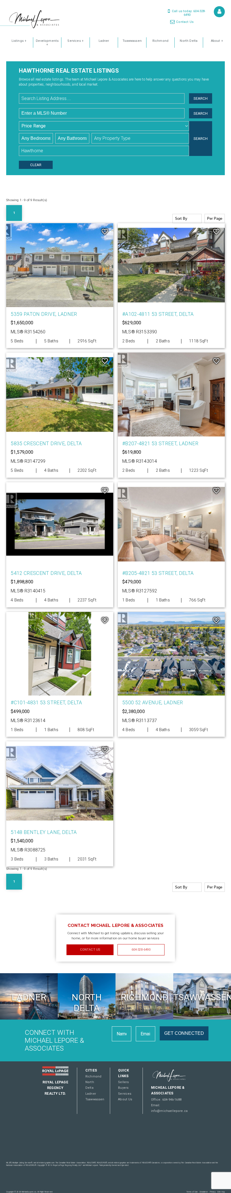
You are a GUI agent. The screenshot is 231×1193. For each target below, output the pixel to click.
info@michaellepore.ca (169, 1111)
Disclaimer (204, 1192)
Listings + (19, 41)
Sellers (123, 1082)
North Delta (188, 41)
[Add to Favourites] (104, 231)
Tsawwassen (132, 41)
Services (124, 1094)
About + (217, 41)
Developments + (47, 42)
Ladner (104, 41)
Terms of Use (192, 1192)
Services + (75, 41)
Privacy (213, 1192)
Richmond (160, 41)
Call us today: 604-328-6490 (188, 13)
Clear (35, 165)
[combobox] (103, 98)
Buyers (123, 1088)
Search (201, 98)
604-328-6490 (141, 949)
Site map (221, 1192)
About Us (125, 1099)
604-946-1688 (171, 1099)
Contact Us (184, 22)
